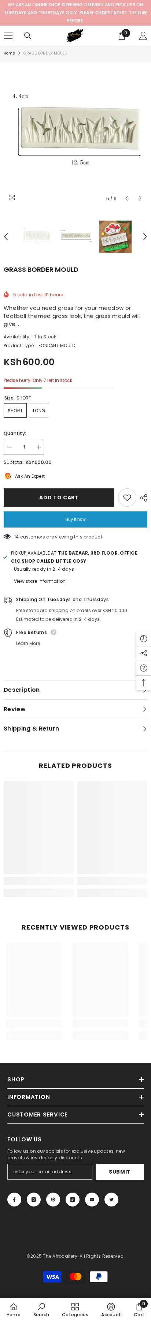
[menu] (8, 35)
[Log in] (143, 36)
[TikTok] (73, 1199)
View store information (40, 581)
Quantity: (15, 433)
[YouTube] (92, 1199)
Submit (120, 1171)
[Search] (27, 35)
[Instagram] (34, 1199)
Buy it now (75, 519)
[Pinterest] (53, 1199)
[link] (39, 881)
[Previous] (126, 198)
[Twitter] (111, 1199)
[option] (75, 134)
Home (9, 53)
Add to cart (59, 497)
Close (144, 13)
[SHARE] (141, 498)
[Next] (140, 198)
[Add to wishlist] (127, 497)
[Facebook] (14, 1199)
